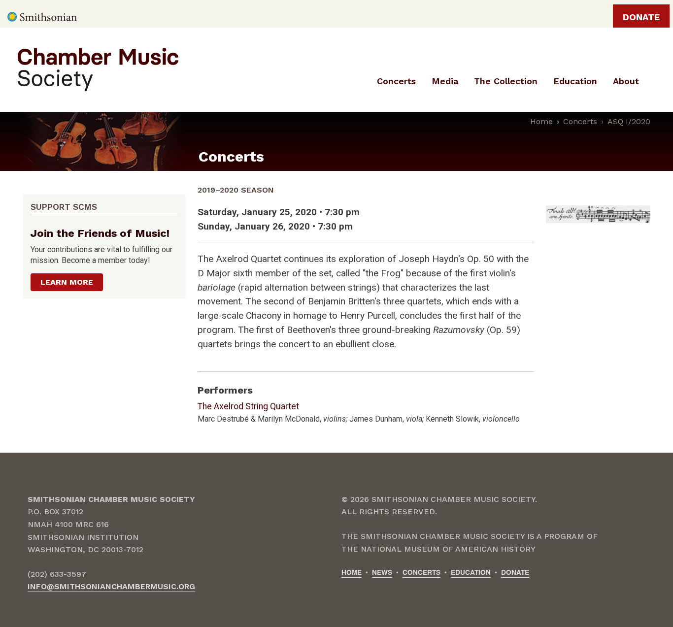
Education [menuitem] (575, 81)
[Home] (116, 69)
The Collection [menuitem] (506, 81)
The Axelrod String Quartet (248, 406)
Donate (641, 17)
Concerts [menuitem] (396, 81)
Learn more (66, 282)
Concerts (580, 121)
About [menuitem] (626, 81)
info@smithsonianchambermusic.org (111, 586)
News (382, 572)
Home (541, 121)
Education (471, 572)
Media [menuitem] (445, 81)
